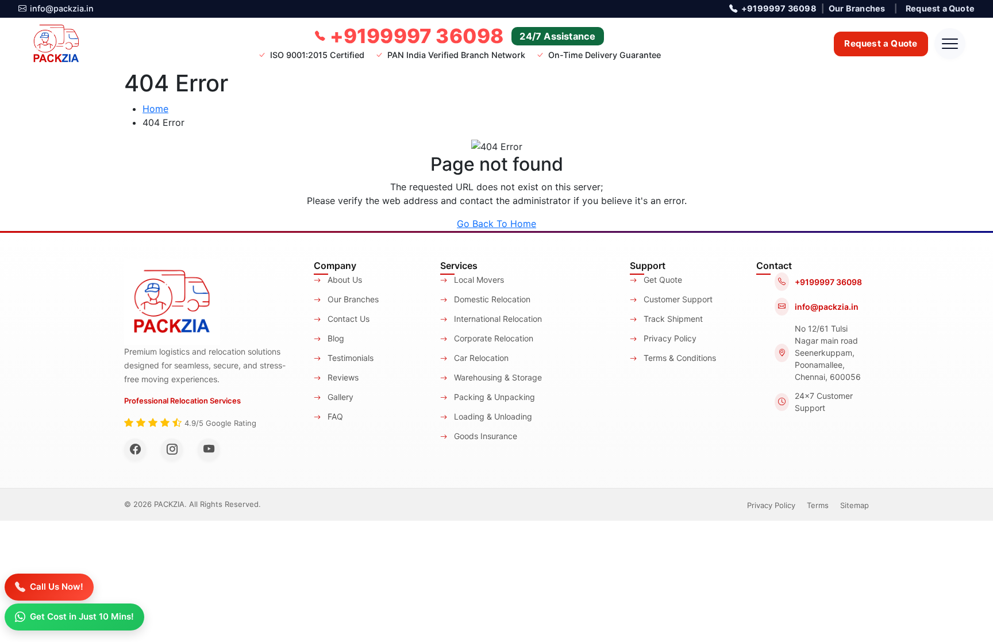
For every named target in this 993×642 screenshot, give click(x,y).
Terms (818, 505)
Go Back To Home (496, 223)
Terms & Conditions (678, 358)
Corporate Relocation (492, 338)
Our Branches (857, 8)
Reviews (342, 377)
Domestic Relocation (491, 299)
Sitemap (854, 505)
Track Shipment (672, 319)
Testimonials (349, 358)
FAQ (334, 416)
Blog (334, 338)
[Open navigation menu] (949, 43)
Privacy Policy (668, 338)
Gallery (339, 397)
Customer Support (677, 299)
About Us (343, 280)
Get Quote (661, 280)
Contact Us (347, 319)
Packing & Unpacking (493, 397)
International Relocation (497, 319)
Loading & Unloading (492, 416)
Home (155, 108)
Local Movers (478, 280)
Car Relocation (480, 358)
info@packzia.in (62, 8)
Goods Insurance (484, 436)
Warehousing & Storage (497, 377)
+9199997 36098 (778, 8)
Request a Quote (940, 8)
